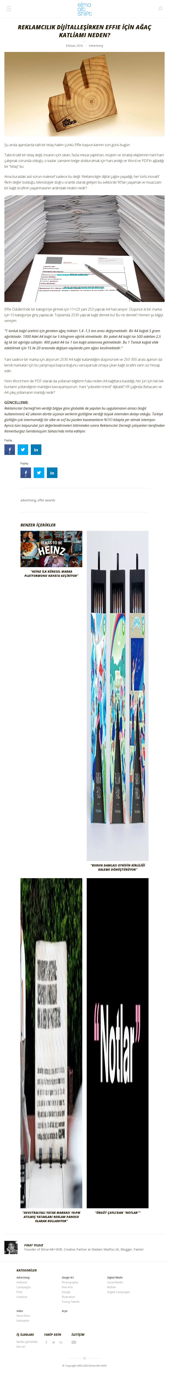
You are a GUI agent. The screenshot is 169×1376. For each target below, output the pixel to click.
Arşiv (65, 1311)
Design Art (68, 1277)
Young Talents (70, 1302)
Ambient (22, 1282)
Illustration (68, 1297)
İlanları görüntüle (27, 1342)
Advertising (96, 46)
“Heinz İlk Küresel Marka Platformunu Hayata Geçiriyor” (51, 573)
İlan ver (21, 1346)
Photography (70, 1282)
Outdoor (22, 1297)
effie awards (46, 500)
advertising (28, 500)
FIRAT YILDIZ (33, 1245)
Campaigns (24, 1287)
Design (66, 1292)
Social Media (115, 1282)
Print (19, 1292)
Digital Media (115, 1277)
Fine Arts (67, 1287)
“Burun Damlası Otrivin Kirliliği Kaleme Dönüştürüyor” (117, 867)
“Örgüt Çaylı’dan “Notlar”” (118, 1212)
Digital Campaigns (118, 1292)
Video (20, 1311)
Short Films (23, 1316)
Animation (23, 1321)
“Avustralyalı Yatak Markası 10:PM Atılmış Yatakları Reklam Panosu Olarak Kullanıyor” (51, 1216)
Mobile (111, 1287)
